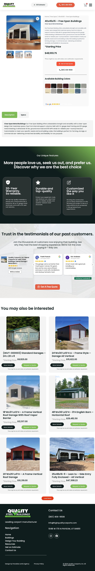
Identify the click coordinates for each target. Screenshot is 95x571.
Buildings (9, 537)
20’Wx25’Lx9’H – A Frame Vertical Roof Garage (22, 475)
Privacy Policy (39, 564)
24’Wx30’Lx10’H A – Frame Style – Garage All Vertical (71, 354)
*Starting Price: (10, 360)
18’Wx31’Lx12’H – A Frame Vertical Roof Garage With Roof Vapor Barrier (22, 415)
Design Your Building (15, 540)
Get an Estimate (13, 547)
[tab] (9, 115)
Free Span (53, 17)
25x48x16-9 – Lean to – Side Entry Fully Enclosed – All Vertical (71, 475)
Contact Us (10, 550)
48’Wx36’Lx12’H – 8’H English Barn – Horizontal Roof (72, 413)
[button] (92, 264)
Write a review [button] (15, 272)
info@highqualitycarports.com (62, 523)
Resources (10, 544)
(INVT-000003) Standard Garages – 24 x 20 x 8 (24, 354)
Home (47, 17)
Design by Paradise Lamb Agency (17, 564)
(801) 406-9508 (56, 516)
